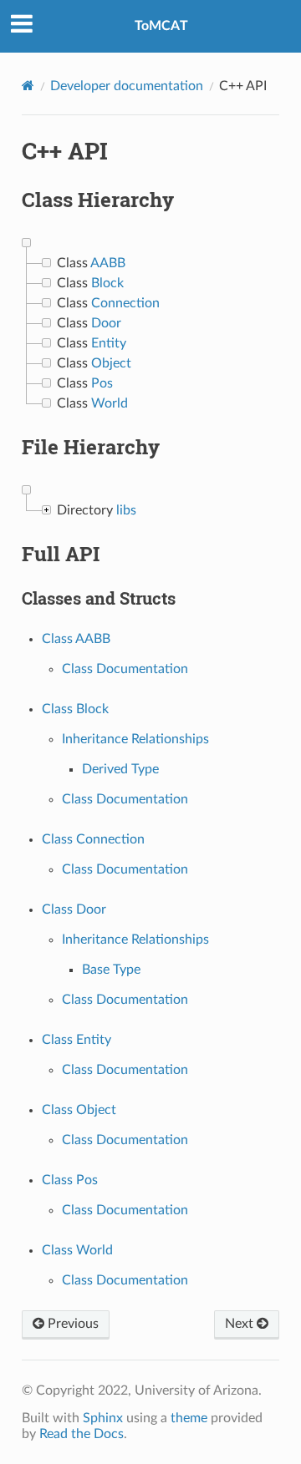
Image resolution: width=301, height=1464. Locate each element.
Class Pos (70, 1180)
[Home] (28, 86)
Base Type (111, 969)
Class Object (79, 1110)
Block (107, 283)
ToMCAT (161, 26)
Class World (77, 1250)
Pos (102, 383)
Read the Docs (81, 1434)
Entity (108, 343)
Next (241, 1323)
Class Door (74, 909)
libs (126, 510)
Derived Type (120, 769)
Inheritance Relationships (135, 739)
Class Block (75, 709)
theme (189, 1418)
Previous (71, 1323)
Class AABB (76, 639)
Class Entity (76, 1039)
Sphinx (103, 1418)
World (109, 403)
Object (111, 363)
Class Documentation (125, 669)
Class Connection (93, 839)
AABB (107, 263)
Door (106, 323)
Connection (125, 303)
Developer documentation (126, 86)
